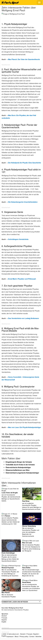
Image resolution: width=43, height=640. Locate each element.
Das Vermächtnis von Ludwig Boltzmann (23, 318)
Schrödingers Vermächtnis (18, 239)
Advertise (38, 636)
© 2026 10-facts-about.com (10, 634)
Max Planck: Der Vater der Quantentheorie (24, 59)
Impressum (10, 636)
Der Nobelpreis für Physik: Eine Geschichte (24, 163)
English (4, 622)
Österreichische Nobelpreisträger (18, 467)
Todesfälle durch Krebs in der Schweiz (20, 464)
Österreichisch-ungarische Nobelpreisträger (22, 473)
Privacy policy (24, 636)
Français (4, 618)
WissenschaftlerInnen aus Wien (18, 470)
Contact (31, 636)
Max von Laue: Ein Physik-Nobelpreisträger (24, 427)
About (16, 636)
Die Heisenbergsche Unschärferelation (23, 202)
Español (4, 620)
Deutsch (4, 616)
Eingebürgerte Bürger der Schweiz (19, 462)
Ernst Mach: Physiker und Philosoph (22, 279)
